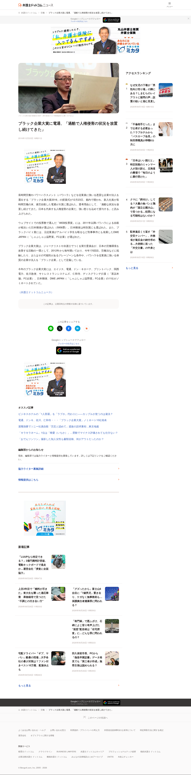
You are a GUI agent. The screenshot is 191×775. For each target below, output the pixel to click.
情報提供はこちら (28, 479)
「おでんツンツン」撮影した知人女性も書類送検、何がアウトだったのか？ (61, 439)
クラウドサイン (45, 751)
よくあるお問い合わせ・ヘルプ (32, 730)
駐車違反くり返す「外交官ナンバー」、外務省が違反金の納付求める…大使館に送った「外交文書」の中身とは (142, 242)
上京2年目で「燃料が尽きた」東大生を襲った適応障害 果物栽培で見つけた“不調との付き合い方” (33, 595)
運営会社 (22, 735)
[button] (86, 328)
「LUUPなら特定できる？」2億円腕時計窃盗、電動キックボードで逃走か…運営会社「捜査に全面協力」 (33, 565)
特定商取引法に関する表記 (151, 730)
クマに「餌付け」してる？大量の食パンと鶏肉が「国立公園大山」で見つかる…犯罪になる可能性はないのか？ (142, 207)
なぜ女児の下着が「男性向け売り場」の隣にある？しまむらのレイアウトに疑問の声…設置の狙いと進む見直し (142, 93)
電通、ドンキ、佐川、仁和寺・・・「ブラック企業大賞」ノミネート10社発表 (62, 420)
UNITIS (110, 756)
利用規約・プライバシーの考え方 (85, 730)
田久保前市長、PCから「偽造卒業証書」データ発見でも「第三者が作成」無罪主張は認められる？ (87, 659)
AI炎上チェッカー (126, 756)
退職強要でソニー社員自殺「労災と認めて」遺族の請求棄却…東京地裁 (58, 426)
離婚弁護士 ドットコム (57, 756)
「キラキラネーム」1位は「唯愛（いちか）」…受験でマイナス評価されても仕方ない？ (68, 432)
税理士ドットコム (26, 751)
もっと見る (24, 685)
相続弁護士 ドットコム (150, 751)
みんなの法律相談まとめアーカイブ (87, 756)
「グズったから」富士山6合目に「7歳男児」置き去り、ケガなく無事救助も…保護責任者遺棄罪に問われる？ (87, 597)
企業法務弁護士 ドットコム (30, 756)
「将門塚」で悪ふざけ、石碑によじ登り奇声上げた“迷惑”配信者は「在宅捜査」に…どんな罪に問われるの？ (87, 629)
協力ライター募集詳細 (30, 469)
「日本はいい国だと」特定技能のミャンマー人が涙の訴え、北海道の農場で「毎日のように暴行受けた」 (142, 168)
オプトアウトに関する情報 (42, 735)
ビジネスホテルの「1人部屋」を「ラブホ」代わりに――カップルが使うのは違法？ (65, 414)
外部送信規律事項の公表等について (119, 730)
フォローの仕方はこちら (79, 21)
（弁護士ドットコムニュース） (36, 292)
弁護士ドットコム (29, 12)
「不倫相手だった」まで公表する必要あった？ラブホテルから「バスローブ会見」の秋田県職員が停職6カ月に (142, 134)
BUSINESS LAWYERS (66, 751)
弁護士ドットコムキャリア (92, 751)
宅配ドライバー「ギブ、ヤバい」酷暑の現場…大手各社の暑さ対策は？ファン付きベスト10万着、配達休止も (33, 661)
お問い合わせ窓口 (58, 730)
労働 (43, 12)
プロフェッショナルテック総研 (122, 751)
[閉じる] (188, 18)
